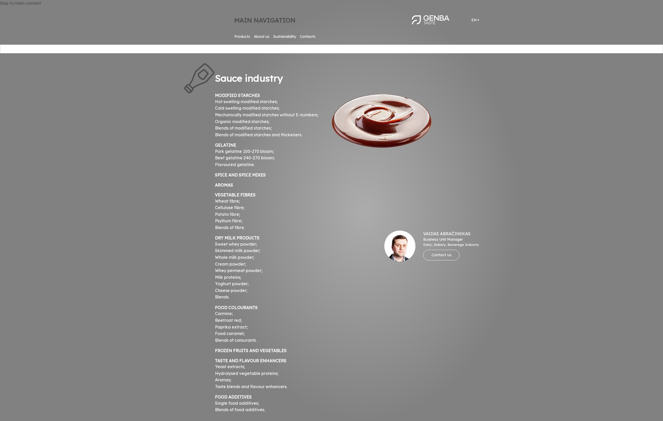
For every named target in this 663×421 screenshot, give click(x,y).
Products (242, 36)
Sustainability (284, 36)
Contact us (441, 255)
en (474, 20)
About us (261, 36)
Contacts (307, 36)
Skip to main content (20, 3)
